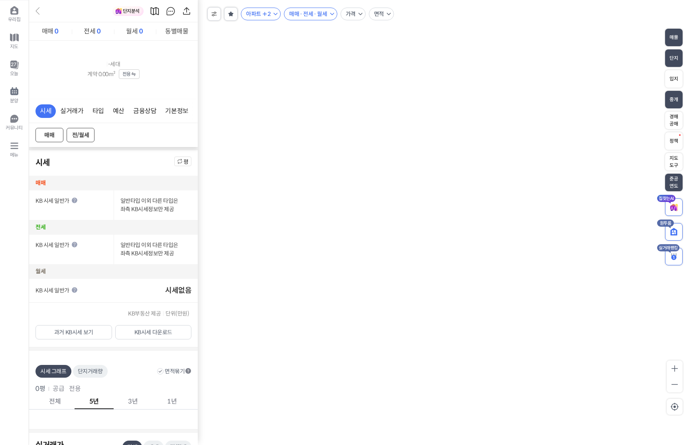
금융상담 (144, 111)
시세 (45, 111)
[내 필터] (231, 14)
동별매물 (176, 31)
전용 (126, 74)
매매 (50, 31)
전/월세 (80, 135)
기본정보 (176, 111)
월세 (134, 31)
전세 (92, 31)
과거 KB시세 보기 (73, 332)
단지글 (170, 11)
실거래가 (71, 111)
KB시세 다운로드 (153, 332)
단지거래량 (90, 371)
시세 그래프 (53, 371)
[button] (188, 371)
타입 (98, 111)
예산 (118, 111)
